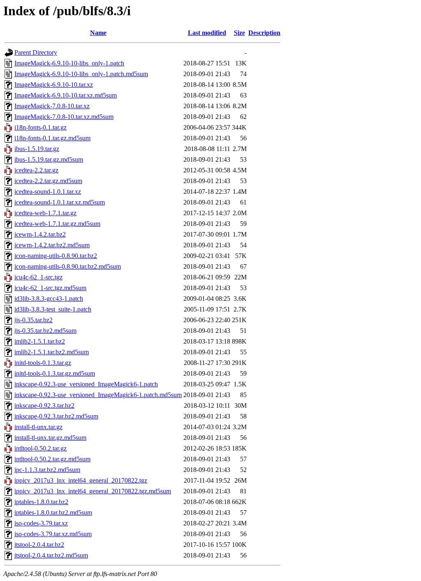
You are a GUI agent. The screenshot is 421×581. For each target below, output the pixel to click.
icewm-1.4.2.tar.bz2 (40, 234)
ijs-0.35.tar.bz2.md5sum (45, 330)
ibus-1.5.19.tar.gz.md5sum (48, 159)
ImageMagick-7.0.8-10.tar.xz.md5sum (63, 116)
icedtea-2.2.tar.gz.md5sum (48, 180)
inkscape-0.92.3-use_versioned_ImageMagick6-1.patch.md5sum (98, 394)
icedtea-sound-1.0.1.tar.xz (47, 191)
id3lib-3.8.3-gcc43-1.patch (48, 298)
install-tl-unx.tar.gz (38, 426)
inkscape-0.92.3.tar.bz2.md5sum (56, 416)
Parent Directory (35, 52)
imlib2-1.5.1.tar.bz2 (39, 341)
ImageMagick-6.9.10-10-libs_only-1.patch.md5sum (81, 73)
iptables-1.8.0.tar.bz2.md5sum (53, 512)
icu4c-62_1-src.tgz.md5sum (50, 287)
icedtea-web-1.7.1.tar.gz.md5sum (57, 223)
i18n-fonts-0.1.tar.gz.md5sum (52, 138)
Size (239, 32)
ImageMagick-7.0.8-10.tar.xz (52, 105)
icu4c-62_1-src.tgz (38, 277)
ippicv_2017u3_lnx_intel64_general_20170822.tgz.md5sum (92, 491)
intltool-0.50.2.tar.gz (40, 448)
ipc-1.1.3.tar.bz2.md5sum (47, 469)
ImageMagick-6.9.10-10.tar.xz (53, 84)
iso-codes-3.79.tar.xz (41, 523)
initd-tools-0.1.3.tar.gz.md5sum (54, 373)
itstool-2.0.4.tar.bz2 (39, 544)
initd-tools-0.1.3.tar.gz (42, 362)
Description (264, 32)
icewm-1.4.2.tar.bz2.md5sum (52, 245)
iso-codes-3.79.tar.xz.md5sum (53, 533)
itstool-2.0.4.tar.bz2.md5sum (51, 555)
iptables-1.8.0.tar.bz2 (41, 501)
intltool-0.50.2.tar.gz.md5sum (52, 459)
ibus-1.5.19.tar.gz (36, 148)
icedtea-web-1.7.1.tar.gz (45, 212)
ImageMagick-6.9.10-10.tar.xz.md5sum (65, 95)
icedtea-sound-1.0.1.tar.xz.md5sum (59, 202)
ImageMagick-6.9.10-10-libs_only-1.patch (69, 63)
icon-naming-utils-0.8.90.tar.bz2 (55, 255)
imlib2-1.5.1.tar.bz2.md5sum (51, 352)
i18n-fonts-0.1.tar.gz (40, 127)
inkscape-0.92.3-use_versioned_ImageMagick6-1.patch (86, 384)
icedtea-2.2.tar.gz (36, 170)
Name (98, 32)
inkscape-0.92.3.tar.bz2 (44, 405)
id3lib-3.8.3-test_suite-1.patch (52, 309)
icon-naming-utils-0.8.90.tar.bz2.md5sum (67, 266)
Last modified (207, 32)
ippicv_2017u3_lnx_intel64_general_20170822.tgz (80, 480)
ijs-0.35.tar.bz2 (33, 319)
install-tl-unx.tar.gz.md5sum (50, 437)
